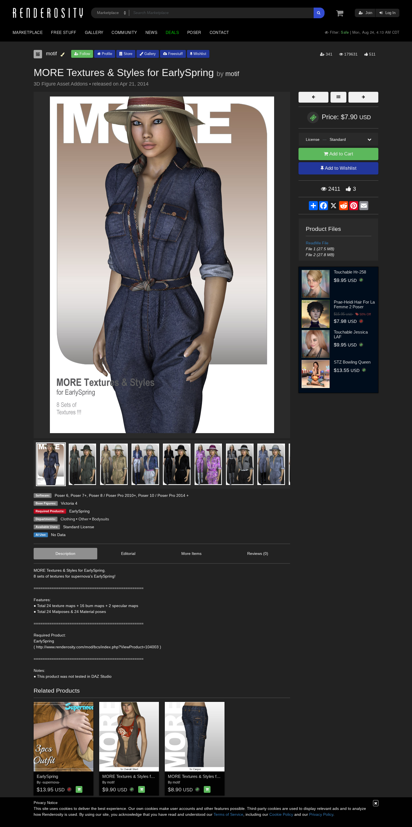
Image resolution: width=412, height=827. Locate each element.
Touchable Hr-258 (350, 272)
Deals (172, 32)
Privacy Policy (321, 814)
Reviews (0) (257, 553)
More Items (191, 553)
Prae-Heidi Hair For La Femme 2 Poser (354, 304)
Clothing (68, 519)
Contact (219, 32)
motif (232, 73)
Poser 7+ (79, 495)
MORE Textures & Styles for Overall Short (141, 776)
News (151, 32)
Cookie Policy (281, 814)
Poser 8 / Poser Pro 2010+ (112, 495)
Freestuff (175, 54)
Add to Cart (340, 154)
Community (124, 32)
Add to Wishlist (340, 168)
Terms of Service (228, 814)
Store (127, 54)
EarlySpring (79, 511)
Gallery (94, 32)
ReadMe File (317, 243)
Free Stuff (64, 32)
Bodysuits (100, 519)
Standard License (78, 527)
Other (83, 519)
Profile (106, 54)
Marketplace (28, 32)
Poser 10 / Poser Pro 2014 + (163, 495)
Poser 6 (61, 495)
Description (65, 553)
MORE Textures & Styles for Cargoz (201, 776)
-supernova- (50, 782)
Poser (194, 32)
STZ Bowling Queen (352, 362)
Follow (84, 54)
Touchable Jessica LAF (351, 334)
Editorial (128, 553)
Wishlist (199, 54)
